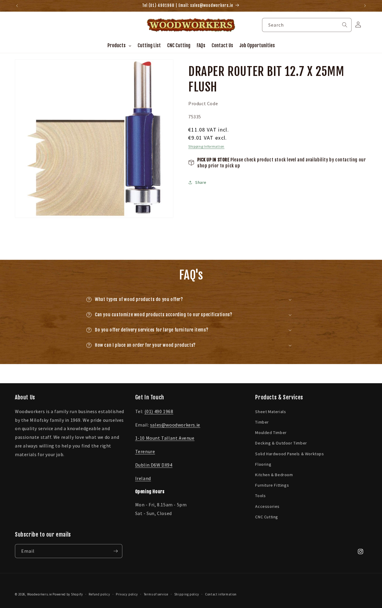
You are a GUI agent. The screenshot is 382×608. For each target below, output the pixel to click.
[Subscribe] (115, 551)
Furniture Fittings (272, 485)
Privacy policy (127, 594)
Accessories (267, 506)
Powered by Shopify (68, 594)
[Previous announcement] (17, 5)
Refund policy (99, 594)
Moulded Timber (270, 432)
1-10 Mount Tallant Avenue (165, 438)
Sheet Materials (270, 411)
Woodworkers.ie (39, 594)
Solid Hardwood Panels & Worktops (289, 453)
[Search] (344, 24)
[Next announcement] (365, 5)
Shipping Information (206, 146)
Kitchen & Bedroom (274, 474)
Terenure (145, 451)
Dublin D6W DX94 (153, 465)
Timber (262, 421)
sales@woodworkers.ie (175, 424)
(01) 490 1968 (158, 411)
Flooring (263, 464)
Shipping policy (186, 594)
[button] (191, 299)
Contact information (221, 594)
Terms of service (156, 594)
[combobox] (306, 25)
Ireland (143, 478)
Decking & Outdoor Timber (281, 442)
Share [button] (201, 182)
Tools (260, 495)
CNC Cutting (266, 516)
